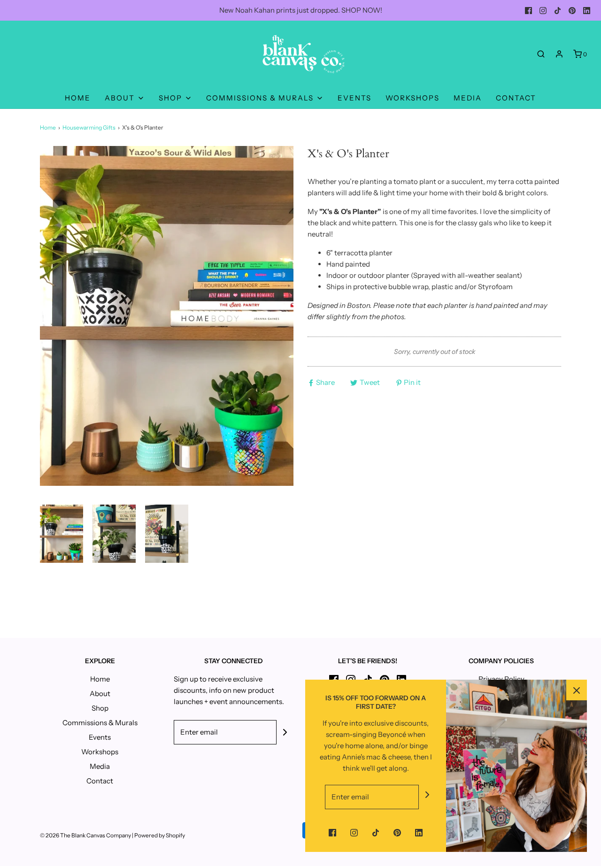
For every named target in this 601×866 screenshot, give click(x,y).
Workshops (412, 97)
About (100, 693)
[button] (61, 533)
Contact (516, 97)
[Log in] (559, 54)
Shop (100, 708)
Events (354, 97)
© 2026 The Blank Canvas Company (85, 835)
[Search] (541, 54)
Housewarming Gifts (89, 127)
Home (78, 97)
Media (468, 97)
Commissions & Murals (100, 722)
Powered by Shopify (159, 835)
